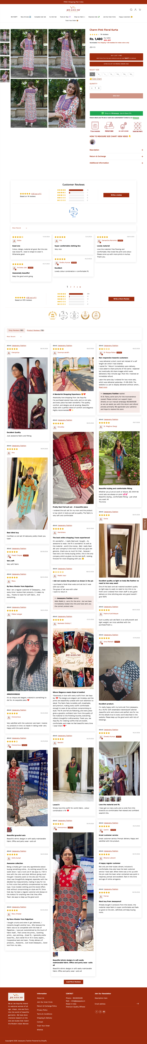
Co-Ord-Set (53, 17)
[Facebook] (96, 1012)
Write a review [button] (116, 195)
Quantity (93, 84)
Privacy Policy (42, 1010)
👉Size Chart (96, 78)
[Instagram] (100, 1012)
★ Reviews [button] (145, 524)
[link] (18, 997)
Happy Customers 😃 (126, 17)
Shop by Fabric (79, 17)
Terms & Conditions (44, 1014)
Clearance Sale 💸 (94, 17)
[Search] (131, 10)
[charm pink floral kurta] (29, 53)
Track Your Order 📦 (71, 21)
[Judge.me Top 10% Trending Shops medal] (96, 315)
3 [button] (74, 287)
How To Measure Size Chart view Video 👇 (110, 136)
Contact (40, 1022)
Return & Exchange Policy (47, 1006)
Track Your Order (43, 1026)
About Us (40, 998)
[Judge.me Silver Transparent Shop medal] (63, 315)
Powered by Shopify (39, 1041)
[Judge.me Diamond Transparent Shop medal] (73, 211)
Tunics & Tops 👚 (65, 17)
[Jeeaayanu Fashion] (73, 9)
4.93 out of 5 (36, 194)
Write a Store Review (121, 299)
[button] (61, 190)
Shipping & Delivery (44, 1018)
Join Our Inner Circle (109, 17)
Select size (94, 70)
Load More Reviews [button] (73, 982)
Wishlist (40, 1030)
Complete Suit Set (40, 17)
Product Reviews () (35, 330)
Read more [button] (103, 387)
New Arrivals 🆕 (26, 17)
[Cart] (140, 10)
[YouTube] (104, 1012)
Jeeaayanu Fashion (19, 345)
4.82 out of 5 (31, 298)
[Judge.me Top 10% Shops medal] (85, 315)
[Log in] (135, 10)
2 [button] (70, 287)
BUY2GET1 (14, 17)
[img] (17, 237)
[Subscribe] (138, 1004)
